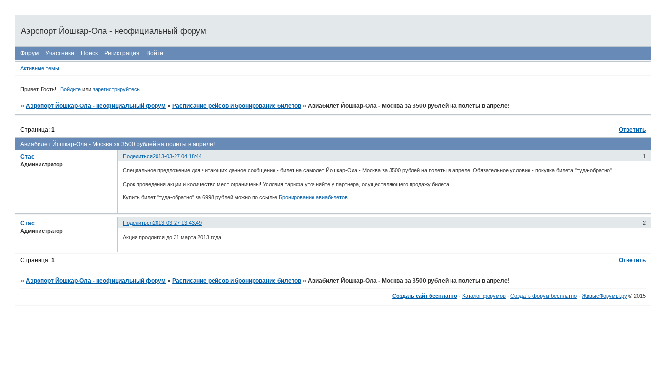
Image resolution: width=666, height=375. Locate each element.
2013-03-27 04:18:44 (177, 156)
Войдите (70, 89)
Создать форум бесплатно (543, 296)
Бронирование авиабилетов (313, 197)
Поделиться (138, 156)
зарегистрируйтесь (116, 89)
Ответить (632, 129)
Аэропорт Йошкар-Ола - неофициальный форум (96, 106)
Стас (27, 156)
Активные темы (39, 68)
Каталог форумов (484, 296)
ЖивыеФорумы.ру (604, 296)
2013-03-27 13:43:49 (177, 223)
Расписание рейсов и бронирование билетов (236, 106)
